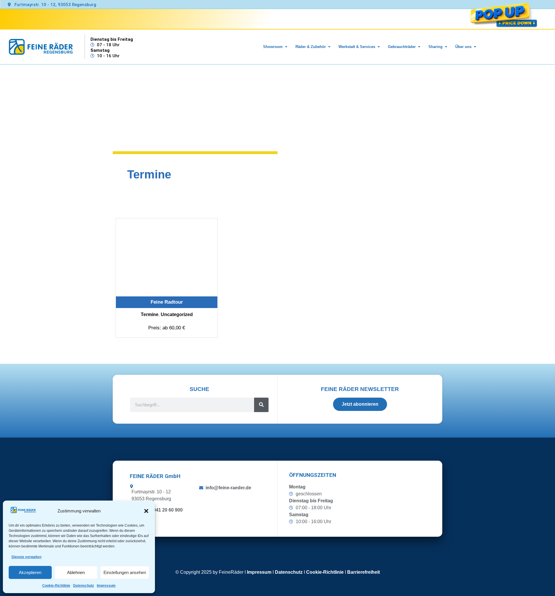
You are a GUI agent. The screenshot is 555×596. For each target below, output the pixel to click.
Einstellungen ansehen (124, 572)
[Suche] (261, 405)
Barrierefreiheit (363, 572)
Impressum (106, 586)
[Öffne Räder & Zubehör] (329, 47)
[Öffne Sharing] (446, 47)
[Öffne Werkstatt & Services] (378, 47)
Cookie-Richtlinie (56, 586)
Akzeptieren (30, 572)
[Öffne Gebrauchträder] (419, 47)
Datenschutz (83, 586)
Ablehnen (76, 572)
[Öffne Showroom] (286, 47)
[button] (146, 511)
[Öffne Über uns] (475, 47)
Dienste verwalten (26, 557)
